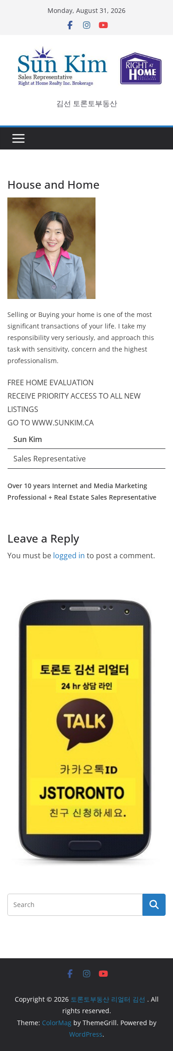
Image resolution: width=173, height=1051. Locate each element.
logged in (69, 555)
